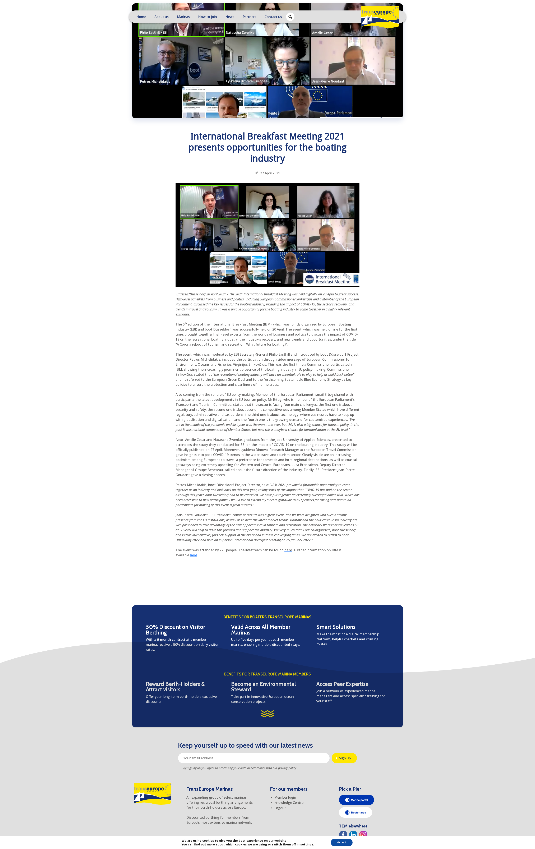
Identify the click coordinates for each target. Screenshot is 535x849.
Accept (341, 842)
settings (306, 844)
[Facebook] (343, 835)
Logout (280, 808)
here (193, 555)
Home (141, 16)
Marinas (183, 16)
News (229, 16)
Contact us (273, 16)
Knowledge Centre (288, 802)
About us (161, 16)
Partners (249, 16)
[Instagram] (363, 835)
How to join (207, 16)
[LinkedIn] (353, 835)
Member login (285, 797)
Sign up (345, 758)
